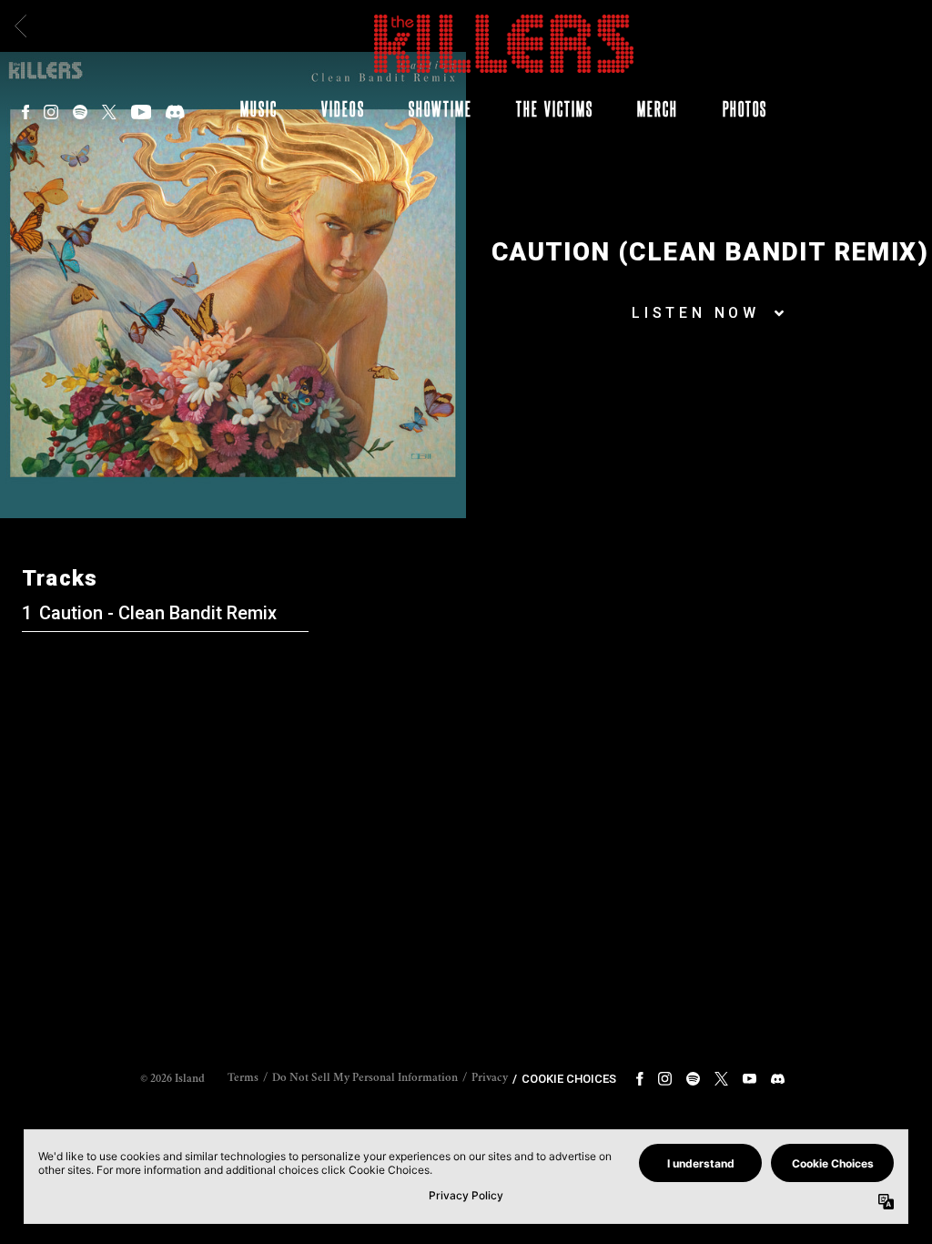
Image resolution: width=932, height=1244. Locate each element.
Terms (243, 1079)
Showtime (441, 108)
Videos (342, 108)
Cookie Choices (569, 1079)
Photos (745, 108)
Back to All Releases (466, 761)
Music (259, 108)
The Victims (554, 108)
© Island (172, 1080)
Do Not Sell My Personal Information (365, 1079)
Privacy (489, 1079)
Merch (657, 108)
